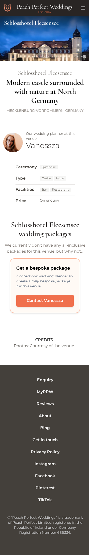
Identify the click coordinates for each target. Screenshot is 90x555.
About (45, 415)
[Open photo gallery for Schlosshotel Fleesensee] (45, 38)
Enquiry (45, 379)
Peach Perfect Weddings (44, 7)
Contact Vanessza (45, 300)
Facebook (45, 475)
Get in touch (45, 439)
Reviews (45, 403)
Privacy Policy (45, 451)
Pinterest (45, 487)
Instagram (45, 463)
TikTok (45, 499)
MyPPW (45, 391)
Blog (45, 427)
